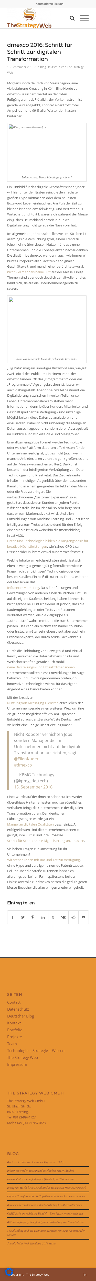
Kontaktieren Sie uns (49, 4)
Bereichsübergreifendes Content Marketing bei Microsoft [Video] (45, 1205)
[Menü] (82, 18)
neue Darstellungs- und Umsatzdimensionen (41, 667)
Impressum (17, 1064)
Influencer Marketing (23, 587)
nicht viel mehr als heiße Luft (29, 272)
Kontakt (14, 1022)
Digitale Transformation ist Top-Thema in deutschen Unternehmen (46, 1196)
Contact (13, 1002)
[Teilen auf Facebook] (12, 917)
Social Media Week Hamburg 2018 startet (31, 1243)
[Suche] (70, 18)
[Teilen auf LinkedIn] (43, 917)
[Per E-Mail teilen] (84, 917)
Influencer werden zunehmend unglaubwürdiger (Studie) (40, 1170)
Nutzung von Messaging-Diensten (33, 703)
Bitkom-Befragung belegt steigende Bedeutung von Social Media (45, 1222)
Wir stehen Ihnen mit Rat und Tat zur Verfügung (43, 859)
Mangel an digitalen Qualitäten (30, 824)
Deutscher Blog (20, 1016)
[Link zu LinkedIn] (85, 1274)
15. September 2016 (33, 787)
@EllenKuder (26, 759)
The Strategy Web (22, 1057)
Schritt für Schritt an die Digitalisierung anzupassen (45, 840)
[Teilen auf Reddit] (74, 917)
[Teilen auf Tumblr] (53, 917)
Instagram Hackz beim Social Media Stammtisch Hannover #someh (46, 1188)
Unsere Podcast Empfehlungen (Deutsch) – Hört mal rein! (41, 1179)
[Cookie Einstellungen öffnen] (9, 1274)
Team (12, 1043)
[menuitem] (49, 4)
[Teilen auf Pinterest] (33, 917)
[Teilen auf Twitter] (23, 917)
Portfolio (15, 1029)
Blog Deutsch (49, 67)
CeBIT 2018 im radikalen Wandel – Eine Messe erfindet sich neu (45, 1213)
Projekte (14, 1036)
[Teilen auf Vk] (63, 917)
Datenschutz (18, 1009)
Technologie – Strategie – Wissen (36, 1050)
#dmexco (23, 765)
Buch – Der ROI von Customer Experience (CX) (35, 1162)
